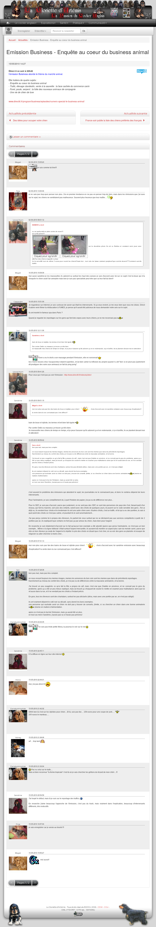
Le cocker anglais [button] (25, 22)
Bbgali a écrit (37, 405)
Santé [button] (63, 22)
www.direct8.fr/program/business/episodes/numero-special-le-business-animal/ (47, 101)
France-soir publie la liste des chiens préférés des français (114, 120)
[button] (8, 23)
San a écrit (36, 445)
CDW (100, 907)
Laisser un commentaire (25, 136)
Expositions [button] (47, 22)
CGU (106, 907)
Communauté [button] (97, 22)
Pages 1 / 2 (23, 154)
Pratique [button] (78, 22)
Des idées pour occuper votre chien (30, 120)
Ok (83, 30)
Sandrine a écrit (38, 335)
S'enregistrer (24, 30)
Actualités (23, 39)
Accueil (12, 39)
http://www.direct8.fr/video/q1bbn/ (77, 375)
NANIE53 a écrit (38, 225)
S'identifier (40, 30)
